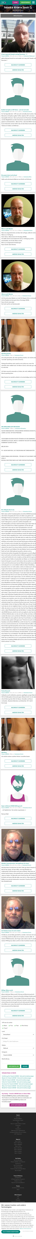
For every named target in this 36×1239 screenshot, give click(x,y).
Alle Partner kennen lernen (18, 1187)
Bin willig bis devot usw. (8, 509)
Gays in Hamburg (18, 1142)
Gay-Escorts (18, 1163)
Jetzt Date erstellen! (18, 1105)
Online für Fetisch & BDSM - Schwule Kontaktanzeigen (16, 1082)
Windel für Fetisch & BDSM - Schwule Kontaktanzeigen (16, 1087)
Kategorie (4, 1052)
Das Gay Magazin (18, 1118)
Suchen (25, 1066)
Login (15, 2)
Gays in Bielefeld (18, 1144)
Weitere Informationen (25, 1228)
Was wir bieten (22, 1123)
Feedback (18, 1200)
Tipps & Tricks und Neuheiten (18, 1201)
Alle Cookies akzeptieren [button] (11, 1231)
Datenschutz (14, 1130)
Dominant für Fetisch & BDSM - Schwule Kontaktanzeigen (17, 1084)
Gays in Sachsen (18, 1149)
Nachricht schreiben (18, 65)
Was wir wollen (14, 1123)
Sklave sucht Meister (7, 228)
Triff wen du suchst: (7, 1022)
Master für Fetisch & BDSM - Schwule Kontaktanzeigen (16, 1078)
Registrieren (25, 2)
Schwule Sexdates (18, 1160)
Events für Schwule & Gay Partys (18, 1168)
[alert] (18, 1220)
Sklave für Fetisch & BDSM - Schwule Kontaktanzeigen (16, 1086)
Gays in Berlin (18, 1141)
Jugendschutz (21, 1130)
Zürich (30, 111)
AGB (18, 1127)
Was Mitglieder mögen (18, 1120)
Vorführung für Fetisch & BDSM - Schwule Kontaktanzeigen (18, 1076)
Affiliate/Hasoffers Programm (18, 1179)
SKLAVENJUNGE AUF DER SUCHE (10, 426)
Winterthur (23, 428)
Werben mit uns (18, 1180)
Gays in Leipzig (18, 1151)
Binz (30, 176)
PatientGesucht (5, 691)
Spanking (4, 752)
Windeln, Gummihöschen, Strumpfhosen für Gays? (15, 863)
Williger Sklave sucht (7, 990)
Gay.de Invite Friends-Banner (18, 1182)
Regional (18, 1139)
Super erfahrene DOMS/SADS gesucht (11, 806)
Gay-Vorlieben (18, 1170)
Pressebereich (18, 1177)
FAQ (18, 1196)
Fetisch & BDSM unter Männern (18, 1161)
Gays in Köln (18, 1146)
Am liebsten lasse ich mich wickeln (11, 930)
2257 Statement (18, 1134)
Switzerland (26, 56)
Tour (18, 1122)
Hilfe (18, 1198)
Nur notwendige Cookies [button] (28, 1231)
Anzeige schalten (18, 70)
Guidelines (18, 1125)
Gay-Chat (18, 1116)
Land (3, 1031)
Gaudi (18, 1189)
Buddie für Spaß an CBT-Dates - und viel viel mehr (15, 109)
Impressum (18, 1128)
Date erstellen (14, 1066)
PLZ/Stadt (5, 1038)
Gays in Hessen (18, 1153)
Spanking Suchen (6, 353)
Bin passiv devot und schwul (9, 175)
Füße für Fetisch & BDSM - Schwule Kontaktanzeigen (16, 1080)
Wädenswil (32, 56)
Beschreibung (5, 1059)
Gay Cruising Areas (18, 1165)
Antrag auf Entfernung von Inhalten (18, 1132)
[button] (18, 1236)
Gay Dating (18, 1158)
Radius (4, 1045)
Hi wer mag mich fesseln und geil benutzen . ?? (14, 54)
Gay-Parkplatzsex (18, 1167)
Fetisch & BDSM (5, 56)
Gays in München (18, 1147)
